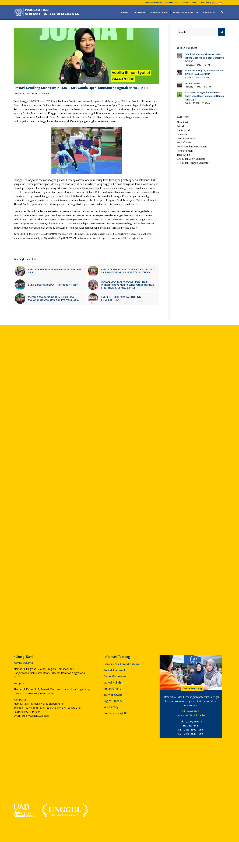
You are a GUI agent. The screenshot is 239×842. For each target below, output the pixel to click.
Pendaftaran (184, 142)
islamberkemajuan (95, 233)
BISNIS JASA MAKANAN (45, 233)
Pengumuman (185, 150)
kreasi (150, 233)
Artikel (180, 126)
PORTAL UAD (172, 2)
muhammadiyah (34, 238)
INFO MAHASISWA (153, 2)
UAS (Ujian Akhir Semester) (192, 158)
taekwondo (83, 238)
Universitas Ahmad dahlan (121, 664)
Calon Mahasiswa (114, 676)
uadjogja (131, 238)
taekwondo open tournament (105, 238)
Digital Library (112, 701)
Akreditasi (182, 122)
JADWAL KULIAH (189, 2)
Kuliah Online (112, 689)
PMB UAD (204, 2)
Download (182, 134)
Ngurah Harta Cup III (54, 238)
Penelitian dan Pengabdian (192, 146)
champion (63, 233)
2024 (22, 233)
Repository (110, 707)
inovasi (81, 233)
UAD (123, 238)
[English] (213, 3)
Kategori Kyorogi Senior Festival (129, 233)
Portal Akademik (114, 670)
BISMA (29, 233)
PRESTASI (71, 238)
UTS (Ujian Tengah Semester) (193, 162)
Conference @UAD (116, 713)
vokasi (140, 238)
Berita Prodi (183, 130)
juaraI (109, 233)
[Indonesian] (220, 3)
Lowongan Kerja (186, 138)
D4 (70, 233)
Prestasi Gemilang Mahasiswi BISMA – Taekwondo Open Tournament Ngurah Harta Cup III (81, 87)
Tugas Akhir (183, 154)
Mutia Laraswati (42, 93)
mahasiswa (19, 238)
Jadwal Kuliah (112, 682)
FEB (75, 233)
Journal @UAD (112, 695)
